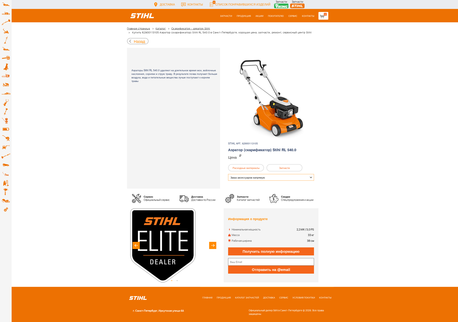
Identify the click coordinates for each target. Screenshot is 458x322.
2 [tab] (177, 280)
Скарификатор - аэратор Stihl (190, 29)
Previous (136, 245)
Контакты (195, 4)
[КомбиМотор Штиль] (6, 111)
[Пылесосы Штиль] (6, 182)
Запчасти (281, 2)
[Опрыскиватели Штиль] (6, 120)
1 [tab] (172, 280)
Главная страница (138, 29)
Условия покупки (304, 298)
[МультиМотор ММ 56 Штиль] (6, 102)
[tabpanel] (174, 245)
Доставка (167, 4)
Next (212, 245)
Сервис (292, 16)
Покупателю (276, 16)
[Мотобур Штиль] (6, 191)
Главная (207, 298)
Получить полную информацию (271, 251)
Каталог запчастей (247, 298)
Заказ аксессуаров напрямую (247, 177)
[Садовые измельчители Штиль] (6, 66)
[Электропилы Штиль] (6, 75)
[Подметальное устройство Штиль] (6, 174)
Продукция (244, 16)
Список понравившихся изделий (242, 3)
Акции (259, 16)
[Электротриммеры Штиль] (6, 40)
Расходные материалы (246, 168)
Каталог (161, 29)
